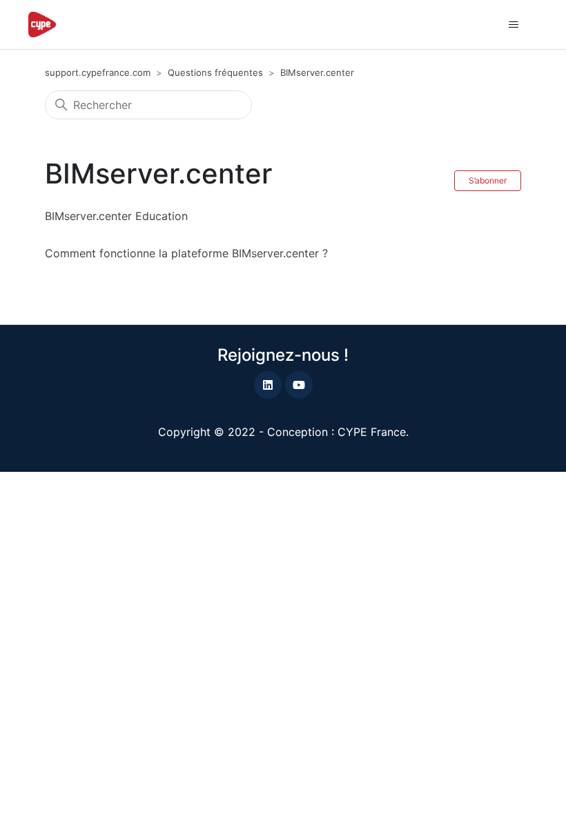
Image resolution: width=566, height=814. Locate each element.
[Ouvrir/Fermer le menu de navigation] (513, 25)
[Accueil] (42, 24)
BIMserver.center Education (116, 216)
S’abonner (488, 180)
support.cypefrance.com (97, 72)
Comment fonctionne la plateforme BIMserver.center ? (186, 253)
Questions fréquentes (215, 72)
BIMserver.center (317, 72)
